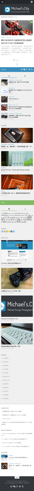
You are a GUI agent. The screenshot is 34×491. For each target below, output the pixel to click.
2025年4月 (5, 358)
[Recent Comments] (25, 209)
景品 (16, 220)
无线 (6, 220)
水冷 (22, 220)
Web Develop (12, 88)
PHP (10, 215)
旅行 (3, 219)
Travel (3, 191)
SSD (26, 215)
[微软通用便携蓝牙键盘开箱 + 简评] (17, 334)
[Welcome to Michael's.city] (17, 306)
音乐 (15, 222)
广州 (21, 218)
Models (3, 37)
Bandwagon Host (13, 483)
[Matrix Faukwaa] (4, 99)
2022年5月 (5, 365)
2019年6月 (5, 398)
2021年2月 (5, 373)
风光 (19, 221)
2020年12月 (6, 376)
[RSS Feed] (32, 69)
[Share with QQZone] (9, 231)
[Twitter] (29, 69)
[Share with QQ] (2, 231)
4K (2, 213)
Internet (11, 455)
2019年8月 (5, 395)
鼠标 (25, 222)
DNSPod (20, 483)
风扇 (22, 222)
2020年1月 (5, 391)
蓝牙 (10, 222)
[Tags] (9, 209)
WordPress (26, 483)
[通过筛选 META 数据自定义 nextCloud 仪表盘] (4, 90)
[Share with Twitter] (14, 231)
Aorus (9, 213)
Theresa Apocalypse (7, 433)
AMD (5, 213)
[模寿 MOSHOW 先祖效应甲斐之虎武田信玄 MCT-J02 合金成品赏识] (17, 27)
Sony (22, 215)
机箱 (18, 219)
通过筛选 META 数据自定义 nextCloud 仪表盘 (14, 415)
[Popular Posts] (25, 76)
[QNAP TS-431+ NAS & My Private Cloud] (17, 158)
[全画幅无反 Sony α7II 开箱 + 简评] (17, 278)
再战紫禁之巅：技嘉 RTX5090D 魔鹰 (12, 411)
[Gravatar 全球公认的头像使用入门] (17, 250)
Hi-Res (23, 213)
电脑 (4, 222)
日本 (9, 220)
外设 (13, 218)
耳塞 (7, 222)
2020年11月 (6, 380)
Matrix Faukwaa (6, 418)
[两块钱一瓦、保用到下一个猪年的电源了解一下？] (17, 135)
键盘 (13, 222)
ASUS (12, 213)
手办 (23, 218)
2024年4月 (5, 362)
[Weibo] (22, 69)
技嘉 (26, 218)
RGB (16, 215)
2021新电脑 (18, 443)
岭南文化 (17, 218)
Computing (11, 80)
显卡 (12, 219)
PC (7, 215)
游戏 (29, 219)
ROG (19, 215)
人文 (7, 217)
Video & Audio (18, 80)
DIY (19, 213)
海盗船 (25, 220)
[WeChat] (24, 69)
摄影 (29, 217)
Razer (12, 215)
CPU (16, 213)
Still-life (8, 37)
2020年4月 (5, 384)
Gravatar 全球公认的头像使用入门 (18, 439)
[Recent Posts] (9, 76)
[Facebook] (27, 69)
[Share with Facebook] (11, 231)
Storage (3, 168)
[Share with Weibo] (4, 231)
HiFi (27, 213)
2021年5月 (5, 369)
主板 (28, 215)
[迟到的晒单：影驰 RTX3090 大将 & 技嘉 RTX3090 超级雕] (4, 116)
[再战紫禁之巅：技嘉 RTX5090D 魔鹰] (4, 82)
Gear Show (11, 97)
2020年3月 (5, 387)
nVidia (3, 215)
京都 (4, 218)
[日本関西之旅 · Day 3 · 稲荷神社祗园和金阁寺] (17, 182)
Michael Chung (6, 443)
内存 (10, 218)
